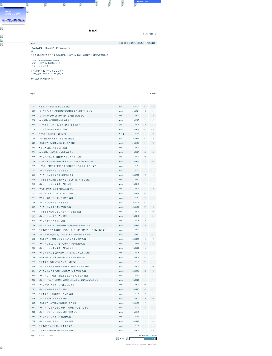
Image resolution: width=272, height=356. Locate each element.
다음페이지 (52, 335)
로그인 (145, 34)
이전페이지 (43, 335)
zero (155, 344)
